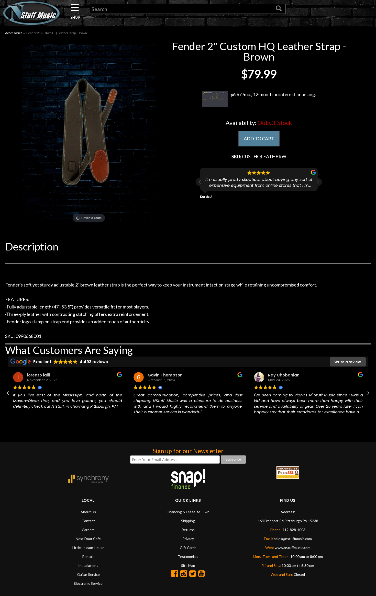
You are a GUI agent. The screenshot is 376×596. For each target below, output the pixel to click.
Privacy (188, 538)
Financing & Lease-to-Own (188, 512)
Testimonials (188, 556)
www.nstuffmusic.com (293, 547)
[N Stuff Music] (31, 13)
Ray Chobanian (284, 375)
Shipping (188, 521)
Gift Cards (188, 547)
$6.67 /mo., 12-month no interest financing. (273, 94)
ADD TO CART (259, 138)
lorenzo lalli (38, 375)
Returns (188, 530)
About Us (88, 512)
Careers (88, 530)
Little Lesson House (88, 547)
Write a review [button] (347, 361)
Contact (88, 521)
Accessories (13, 33)
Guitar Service (88, 574)
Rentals (88, 556)
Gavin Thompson (165, 375)
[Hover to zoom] (89, 131)
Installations (88, 565)
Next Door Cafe (88, 538)
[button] (318, 182)
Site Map (188, 565)
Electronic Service (88, 583)
